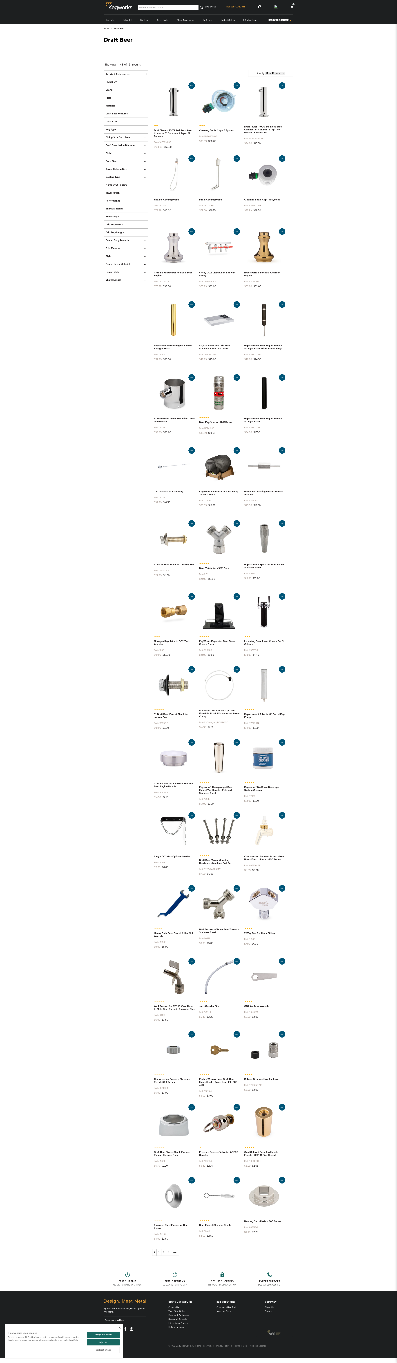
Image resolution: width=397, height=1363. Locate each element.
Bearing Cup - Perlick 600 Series (262, 1221)
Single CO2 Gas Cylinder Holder (172, 856)
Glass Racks (163, 20)
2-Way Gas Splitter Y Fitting (259, 933)
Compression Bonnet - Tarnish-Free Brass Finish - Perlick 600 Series (264, 858)
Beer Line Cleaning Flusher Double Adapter (263, 493)
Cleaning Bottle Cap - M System (262, 199)
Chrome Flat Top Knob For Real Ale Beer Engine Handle (173, 785)
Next (175, 1252)
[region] (64, 1341)
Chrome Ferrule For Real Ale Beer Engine (173, 274)
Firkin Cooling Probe (210, 199)
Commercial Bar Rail (226, 1307)
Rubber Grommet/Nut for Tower (261, 1079)
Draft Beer (208, 20)
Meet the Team (223, 1311)
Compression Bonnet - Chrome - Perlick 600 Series (172, 1081)
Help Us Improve (176, 1327)
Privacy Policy (223, 1346)
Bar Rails (110, 20)
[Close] (120, 1328)
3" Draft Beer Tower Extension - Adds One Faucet (174, 420)
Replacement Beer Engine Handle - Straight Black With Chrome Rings (263, 347)
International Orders (178, 1323)
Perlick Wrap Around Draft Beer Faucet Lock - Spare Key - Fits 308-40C (218, 1082)
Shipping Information (178, 1319)
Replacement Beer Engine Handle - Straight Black (263, 420)
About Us (269, 1307)
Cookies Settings (103, 1350)
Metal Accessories (185, 20)
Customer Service (180, 1302)
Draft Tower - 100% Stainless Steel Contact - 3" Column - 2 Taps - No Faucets (173, 133)
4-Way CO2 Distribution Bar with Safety (217, 274)
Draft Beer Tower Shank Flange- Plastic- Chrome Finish (172, 1154)
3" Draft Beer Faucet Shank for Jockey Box (171, 716)
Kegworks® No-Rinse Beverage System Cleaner (261, 789)
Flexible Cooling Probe (166, 199)
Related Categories (118, 74)
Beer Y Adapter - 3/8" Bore (214, 568)
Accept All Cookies (103, 1334)
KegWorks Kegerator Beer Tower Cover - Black (217, 643)
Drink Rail (127, 20)
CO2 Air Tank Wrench (256, 1006)
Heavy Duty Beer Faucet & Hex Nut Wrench (173, 935)
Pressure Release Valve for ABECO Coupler (218, 1154)
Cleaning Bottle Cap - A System (216, 130)
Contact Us (173, 1307)
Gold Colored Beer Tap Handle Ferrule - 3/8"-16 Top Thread (261, 1154)
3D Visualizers (250, 20)
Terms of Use (241, 1346)
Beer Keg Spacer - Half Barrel (215, 422)
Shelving (144, 20)
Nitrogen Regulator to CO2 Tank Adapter (172, 643)
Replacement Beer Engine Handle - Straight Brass (173, 347)
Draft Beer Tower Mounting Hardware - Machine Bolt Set (215, 862)
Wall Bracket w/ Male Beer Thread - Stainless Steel (219, 931)
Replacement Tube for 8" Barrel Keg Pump (264, 716)
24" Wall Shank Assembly (168, 491)
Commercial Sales (206, 7)
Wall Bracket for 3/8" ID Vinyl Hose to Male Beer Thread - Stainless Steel (175, 1008)
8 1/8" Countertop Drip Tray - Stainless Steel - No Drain (215, 347)
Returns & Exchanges (178, 1315)
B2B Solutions (225, 1302)
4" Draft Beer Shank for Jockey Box (174, 564)
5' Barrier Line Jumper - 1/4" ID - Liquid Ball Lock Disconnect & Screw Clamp (219, 713)
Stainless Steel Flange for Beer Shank (171, 1227)
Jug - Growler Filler (209, 1006)
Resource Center (278, 20)
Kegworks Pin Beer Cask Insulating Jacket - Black (218, 493)
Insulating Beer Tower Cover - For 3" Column (264, 643)
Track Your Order (176, 1311)
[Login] (259, 6)
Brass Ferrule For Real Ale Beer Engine (262, 274)
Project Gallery (228, 20)
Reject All (103, 1342)
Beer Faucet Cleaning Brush (215, 1225)
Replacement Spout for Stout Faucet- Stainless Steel (264, 566)
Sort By (260, 73)
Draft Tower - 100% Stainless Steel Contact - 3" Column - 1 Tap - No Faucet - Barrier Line (263, 129)
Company (271, 1302)
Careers (268, 1311)
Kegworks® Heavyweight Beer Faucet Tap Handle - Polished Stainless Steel (216, 790)
